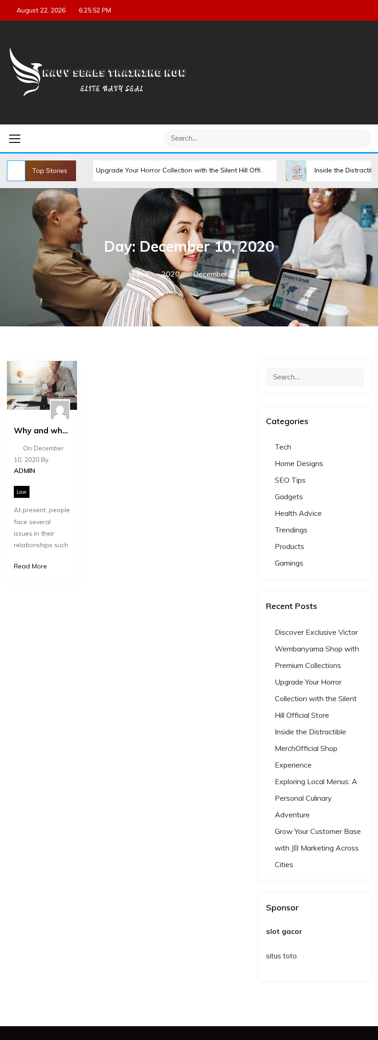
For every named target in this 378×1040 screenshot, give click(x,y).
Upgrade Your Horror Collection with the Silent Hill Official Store (170, 170)
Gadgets (289, 496)
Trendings (291, 529)
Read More (30, 566)
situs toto (281, 955)
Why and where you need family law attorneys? (42, 430)
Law (22, 492)
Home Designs (299, 463)
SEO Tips (290, 480)
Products (289, 546)
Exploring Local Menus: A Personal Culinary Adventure (316, 798)
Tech (283, 446)
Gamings (289, 562)
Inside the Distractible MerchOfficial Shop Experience (310, 748)
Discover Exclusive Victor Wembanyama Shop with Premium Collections (317, 648)
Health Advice (298, 513)
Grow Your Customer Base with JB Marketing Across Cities (318, 848)
